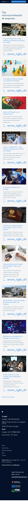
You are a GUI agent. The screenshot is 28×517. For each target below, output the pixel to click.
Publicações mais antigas (8, 397)
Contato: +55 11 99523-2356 (11, 432)
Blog (3, 453)
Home (3, 445)
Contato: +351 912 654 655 (10, 419)
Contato (4, 455)
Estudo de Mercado (7, 450)
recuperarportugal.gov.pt (19, 477)
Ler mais (14, 54)
